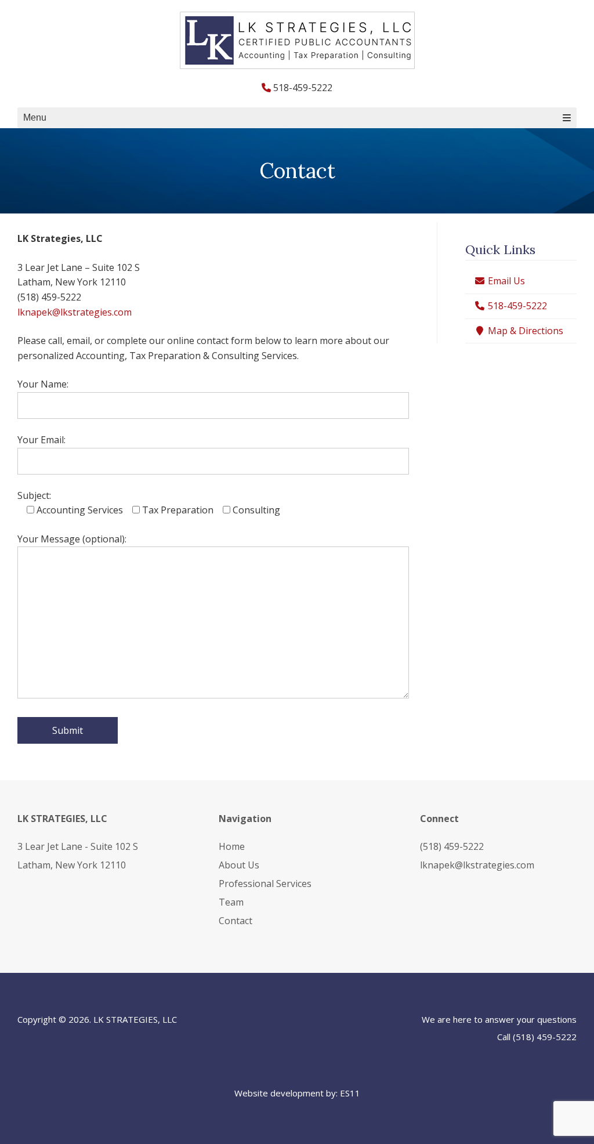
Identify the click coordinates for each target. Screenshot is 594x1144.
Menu (34, 117)
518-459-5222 (516, 305)
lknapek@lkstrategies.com (74, 312)
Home (232, 846)
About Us (239, 865)
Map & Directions (524, 330)
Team (231, 902)
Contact (235, 920)
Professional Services (265, 883)
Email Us (505, 280)
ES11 (350, 1093)
